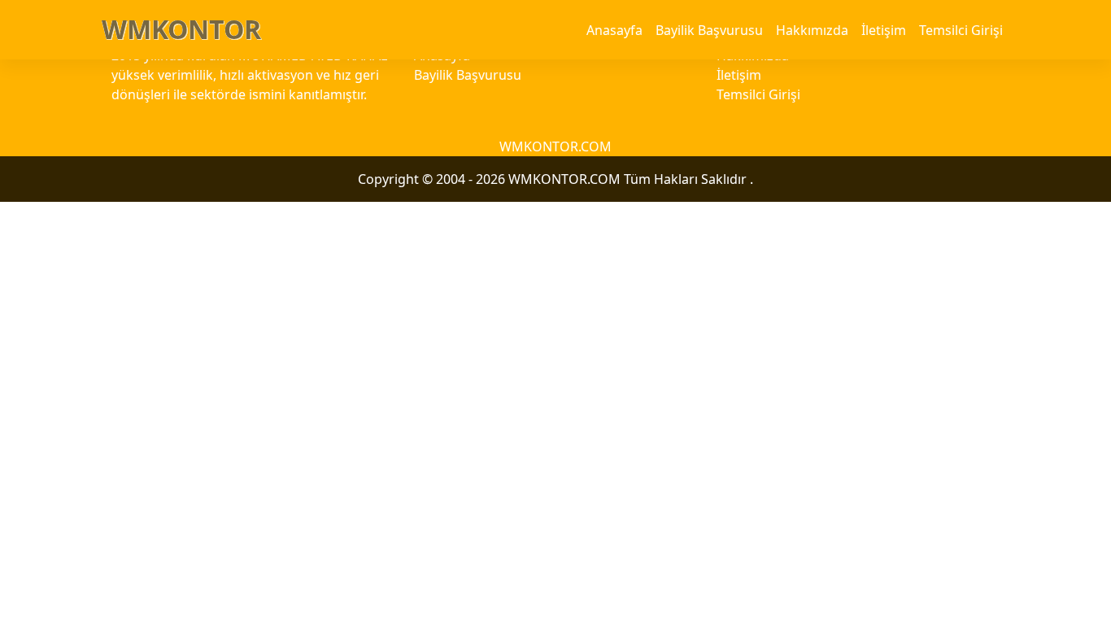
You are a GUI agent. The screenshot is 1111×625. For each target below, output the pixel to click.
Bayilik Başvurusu (709, 30)
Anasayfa (614, 30)
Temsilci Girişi (961, 30)
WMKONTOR (181, 28)
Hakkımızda (812, 30)
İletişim (883, 30)
